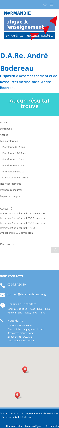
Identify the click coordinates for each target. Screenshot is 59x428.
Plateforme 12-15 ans (14, 153)
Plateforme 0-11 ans (13, 146)
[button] (18, 395)
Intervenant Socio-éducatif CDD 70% (18, 227)
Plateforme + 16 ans (13, 159)
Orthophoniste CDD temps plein (16, 232)
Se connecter (52, 426)
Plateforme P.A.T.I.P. (13, 165)
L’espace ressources (11, 189)
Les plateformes (9, 140)
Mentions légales (33, 426)
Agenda (4, 134)
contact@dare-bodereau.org (26, 294)
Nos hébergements (10, 183)
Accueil (3, 122)
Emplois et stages (10, 196)
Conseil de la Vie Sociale (15, 177)
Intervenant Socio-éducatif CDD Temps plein (22, 213)
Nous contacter (14, 426)
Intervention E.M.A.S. (13, 171)
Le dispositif (6, 128)
